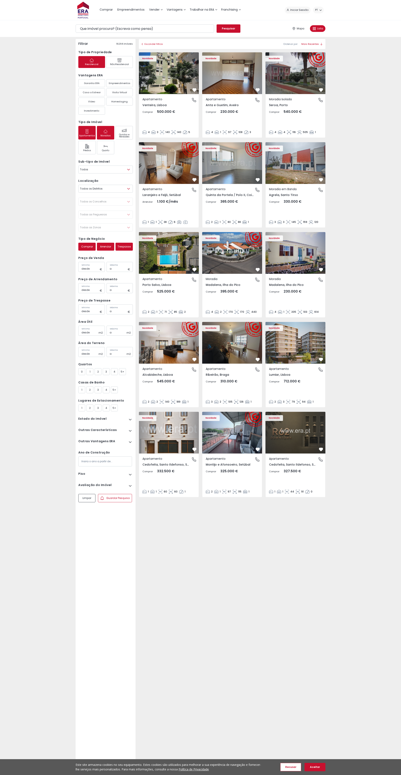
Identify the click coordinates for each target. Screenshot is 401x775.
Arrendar (105, 246)
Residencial (91, 64)
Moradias (105, 135)
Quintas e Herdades (124, 135)
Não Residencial (119, 64)
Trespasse (124, 246)
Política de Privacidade (194, 769)
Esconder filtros (154, 44)
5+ (122, 371)
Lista (320, 28)
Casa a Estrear (92, 92)
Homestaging (119, 101)
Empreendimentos (119, 83)
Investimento (91, 110)
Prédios (87, 150)
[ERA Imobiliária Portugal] (83, 10)
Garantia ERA (91, 83)
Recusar (290, 767)
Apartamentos (87, 135)
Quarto (105, 150)
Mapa (300, 28)
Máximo (114, 265)
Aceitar (315, 767)
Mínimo (86, 265)
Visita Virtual (119, 92)
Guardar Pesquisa (118, 498)
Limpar (86, 498)
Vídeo (91, 101)
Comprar (87, 246)
